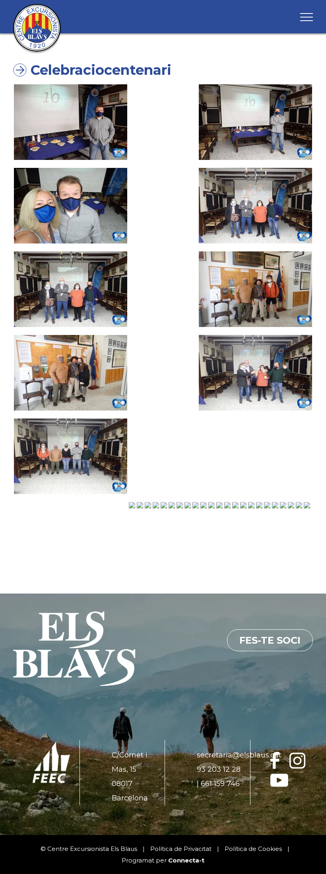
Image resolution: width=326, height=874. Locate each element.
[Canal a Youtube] (279, 784)
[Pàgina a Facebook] (274, 766)
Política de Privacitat (181, 849)
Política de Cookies (253, 849)
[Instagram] (297, 766)
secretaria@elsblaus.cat (239, 755)
